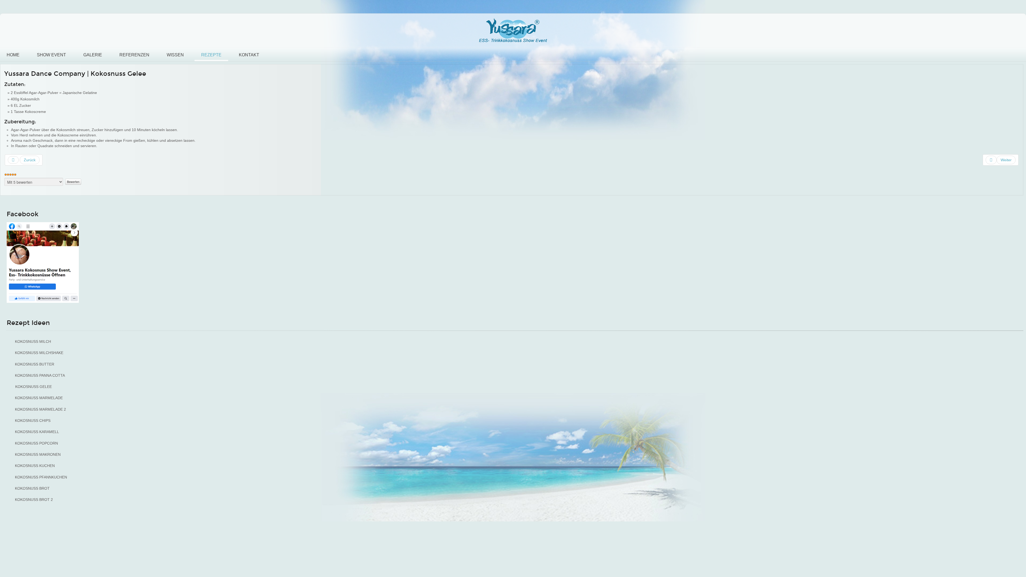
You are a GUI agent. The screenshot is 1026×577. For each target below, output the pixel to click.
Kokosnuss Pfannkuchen (41, 477)
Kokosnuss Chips (32, 420)
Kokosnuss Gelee (33, 386)
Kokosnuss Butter (34, 364)
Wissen (175, 55)
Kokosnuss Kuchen (35, 466)
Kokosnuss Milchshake (39, 353)
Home (13, 55)
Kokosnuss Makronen (38, 454)
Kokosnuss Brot (32, 488)
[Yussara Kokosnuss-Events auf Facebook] (43, 262)
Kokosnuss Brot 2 (34, 499)
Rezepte (211, 55)
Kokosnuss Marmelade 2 (40, 409)
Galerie (92, 55)
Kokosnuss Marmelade (39, 398)
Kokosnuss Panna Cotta (40, 375)
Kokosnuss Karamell (37, 432)
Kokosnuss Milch (33, 341)
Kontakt (249, 55)
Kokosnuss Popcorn (36, 443)
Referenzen (134, 55)
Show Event (51, 55)
